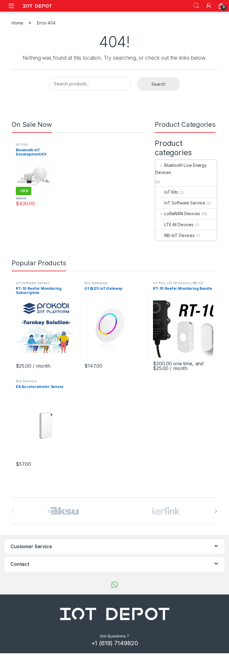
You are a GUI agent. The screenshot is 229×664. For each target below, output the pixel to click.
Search (196, 5)
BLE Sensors (26, 381)
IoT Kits (22, 144)
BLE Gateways (96, 283)
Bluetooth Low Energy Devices (181, 169)
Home (17, 22)
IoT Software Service (184, 202)
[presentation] (216, 511)
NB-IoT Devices (179, 235)
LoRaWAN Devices (182, 213)
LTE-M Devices (179, 224)
